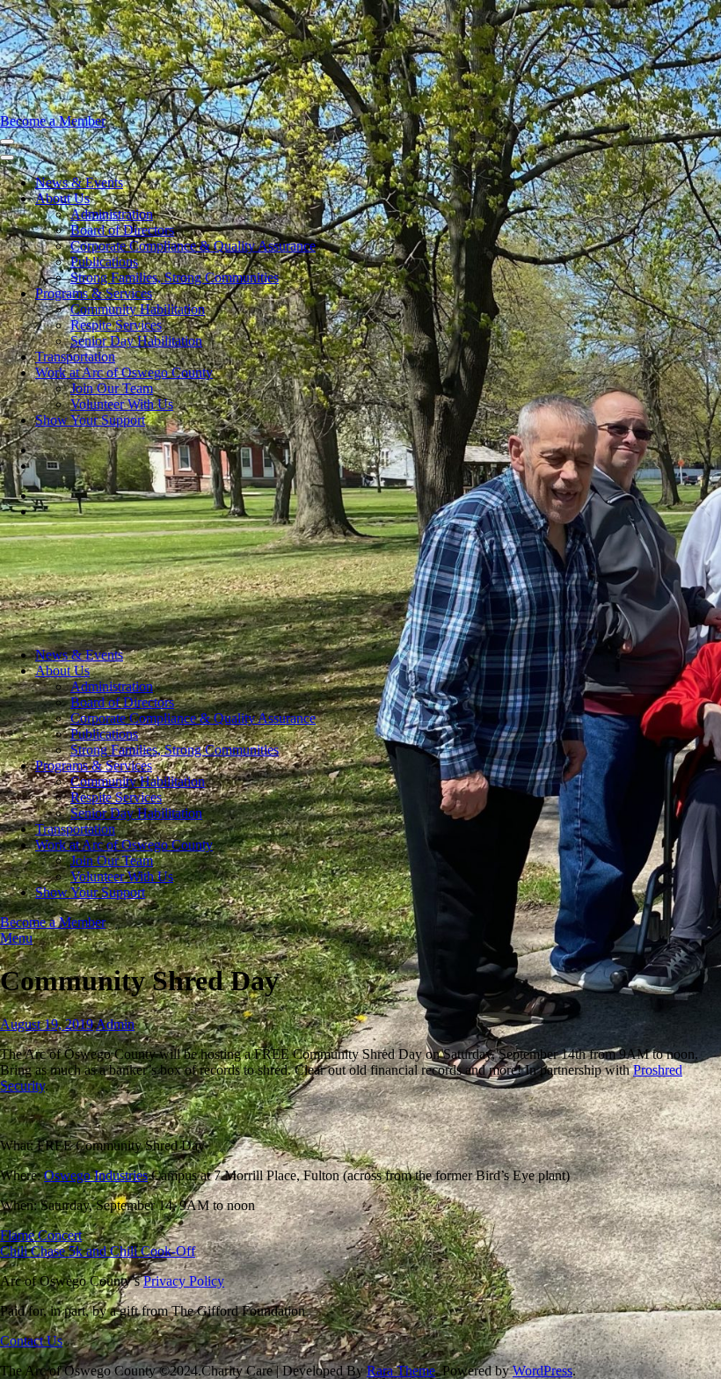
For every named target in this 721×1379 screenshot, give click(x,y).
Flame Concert (41, 1235)
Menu (16, 937)
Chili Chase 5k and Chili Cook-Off (97, 1251)
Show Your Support (90, 419)
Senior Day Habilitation (136, 340)
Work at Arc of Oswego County (124, 372)
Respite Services (116, 324)
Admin (115, 1024)
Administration (111, 214)
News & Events (79, 182)
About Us (62, 198)
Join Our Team (111, 388)
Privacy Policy (183, 1280)
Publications (104, 261)
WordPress (542, 1370)
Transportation (75, 356)
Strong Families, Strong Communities (174, 277)
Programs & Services (93, 293)
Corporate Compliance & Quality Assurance (193, 245)
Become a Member (53, 120)
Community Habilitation (137, 309)
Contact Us (31, 1340)
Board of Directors (122, 230)
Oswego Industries (96, 1175)
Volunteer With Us (121, 404)
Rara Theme (401, 1370)
